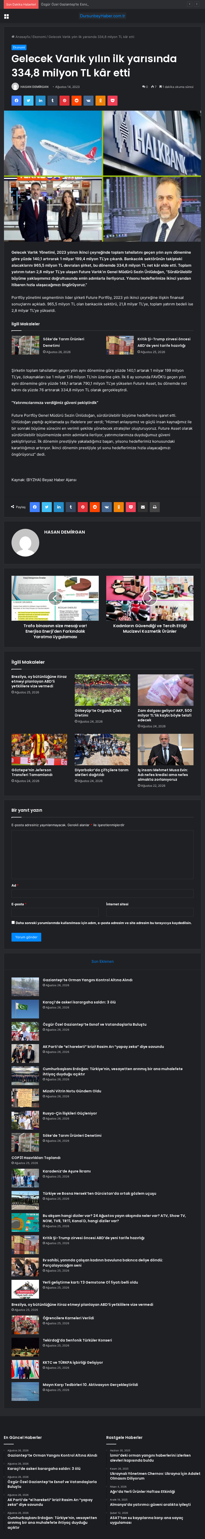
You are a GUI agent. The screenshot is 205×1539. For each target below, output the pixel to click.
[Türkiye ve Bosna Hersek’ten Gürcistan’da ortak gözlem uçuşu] (25, 1200)
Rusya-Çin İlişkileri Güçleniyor (70, 1113)
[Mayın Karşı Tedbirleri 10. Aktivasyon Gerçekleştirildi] (25, 1391)
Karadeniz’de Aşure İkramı (67, 1171)
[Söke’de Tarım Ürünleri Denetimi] (25, 345)
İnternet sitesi (117, 904)
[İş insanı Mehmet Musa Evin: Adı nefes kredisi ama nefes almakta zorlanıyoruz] (166, 749)
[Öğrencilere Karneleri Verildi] (25, 1325)
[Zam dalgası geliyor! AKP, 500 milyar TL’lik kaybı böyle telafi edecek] (166, 690)
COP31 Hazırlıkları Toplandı (36, 1157)
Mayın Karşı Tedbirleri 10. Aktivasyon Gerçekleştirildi (90, 1384)
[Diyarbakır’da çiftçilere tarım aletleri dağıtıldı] (102, 749)
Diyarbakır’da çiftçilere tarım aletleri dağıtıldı (101, 772)
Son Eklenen (103, 961)
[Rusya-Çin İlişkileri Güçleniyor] (25, 1120)
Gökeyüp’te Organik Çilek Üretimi (98, 713)
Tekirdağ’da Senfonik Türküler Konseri (77, 1340)
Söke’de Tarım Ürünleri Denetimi (72, 1135)
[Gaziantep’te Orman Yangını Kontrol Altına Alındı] (25, 986)
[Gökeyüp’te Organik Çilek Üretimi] (102, 690)
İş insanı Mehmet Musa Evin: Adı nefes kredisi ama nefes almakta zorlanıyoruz (163, 775)
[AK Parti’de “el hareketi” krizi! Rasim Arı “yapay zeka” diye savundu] (25, 1053)
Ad (15, 885)
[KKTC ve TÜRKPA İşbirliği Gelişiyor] (25, 1369)
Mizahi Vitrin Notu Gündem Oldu (72, 1091)
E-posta (19, 904)
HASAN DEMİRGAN (34, 87)
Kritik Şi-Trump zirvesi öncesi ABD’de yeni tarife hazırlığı (93, 1237)
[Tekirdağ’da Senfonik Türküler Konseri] (25, 1347)
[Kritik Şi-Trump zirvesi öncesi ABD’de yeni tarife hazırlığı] (120, 345)
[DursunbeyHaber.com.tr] (102, 15)
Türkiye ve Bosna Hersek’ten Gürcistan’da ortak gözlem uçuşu (99, 1193)
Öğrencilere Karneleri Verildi (68, 1318)
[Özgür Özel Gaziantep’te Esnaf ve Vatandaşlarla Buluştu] (25, 1031)
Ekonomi (39, 37)
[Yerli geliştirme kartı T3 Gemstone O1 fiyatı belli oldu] (25, 1289)
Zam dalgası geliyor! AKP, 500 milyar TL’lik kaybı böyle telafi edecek (165, 715)
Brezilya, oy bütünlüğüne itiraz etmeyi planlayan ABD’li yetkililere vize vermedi (39, 681)
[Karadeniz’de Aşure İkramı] (25, 1178)
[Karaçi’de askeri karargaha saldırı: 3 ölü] (25, 1009)
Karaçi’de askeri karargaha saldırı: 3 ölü (79, 1002)
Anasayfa (22, 37)
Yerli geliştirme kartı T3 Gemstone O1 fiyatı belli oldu (90, 1282)
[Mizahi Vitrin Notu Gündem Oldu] (25, 1098)
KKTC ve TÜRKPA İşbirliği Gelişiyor (73, 1362)
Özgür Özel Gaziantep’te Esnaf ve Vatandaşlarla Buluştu (84, 4)
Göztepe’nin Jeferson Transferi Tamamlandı (32, 772)
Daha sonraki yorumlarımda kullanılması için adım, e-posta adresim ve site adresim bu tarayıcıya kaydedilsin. (104, 923)
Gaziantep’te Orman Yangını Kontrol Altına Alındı (87, 979)
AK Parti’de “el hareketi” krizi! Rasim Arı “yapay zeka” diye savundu (103, 1046)
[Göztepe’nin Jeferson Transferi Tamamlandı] (39, 749)
